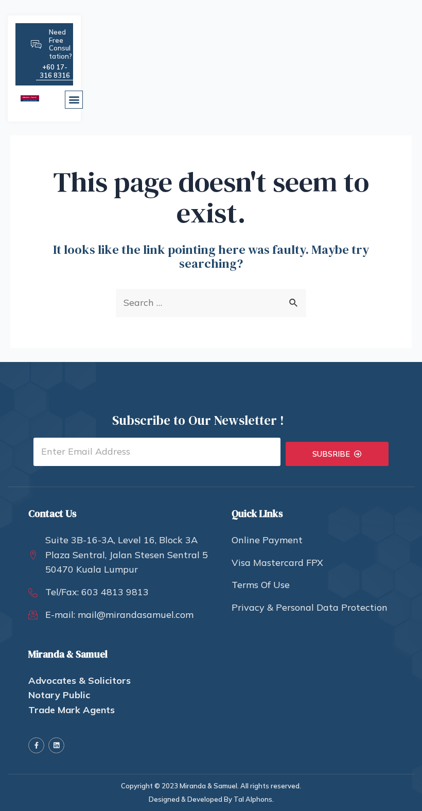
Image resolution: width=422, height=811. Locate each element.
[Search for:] (211, 302)
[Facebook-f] (36, 745)
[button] (74, 100)
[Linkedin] (56, 745)
